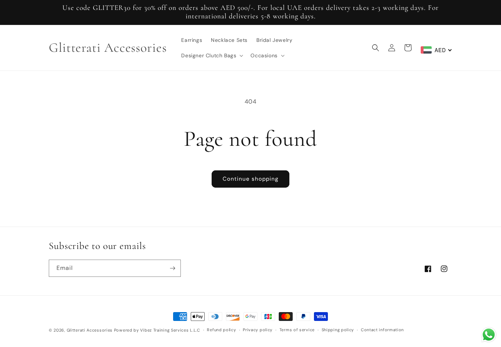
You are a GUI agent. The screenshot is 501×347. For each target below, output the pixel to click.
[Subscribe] (172, 268)
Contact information (382, 329)
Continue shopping (250, 178)
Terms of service (297, 329)
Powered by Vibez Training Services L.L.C (157, 330)
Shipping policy (338, 329)
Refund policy (221, 329)
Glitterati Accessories (90, 330)
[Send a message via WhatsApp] (488, 334)
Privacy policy (258, 329)
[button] (211, 55)
